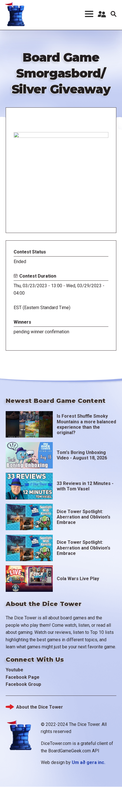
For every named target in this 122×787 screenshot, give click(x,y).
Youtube (14, 670)
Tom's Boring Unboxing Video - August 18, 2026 (82, 455)
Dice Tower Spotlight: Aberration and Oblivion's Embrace (83, 517)
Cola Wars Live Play (78, 578)
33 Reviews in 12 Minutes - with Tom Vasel (85, 486)
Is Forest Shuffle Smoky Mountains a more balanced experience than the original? (86, 424)
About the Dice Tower (39, 707)
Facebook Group (23, 684)
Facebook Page (22, 677)
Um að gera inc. (88, 762)
